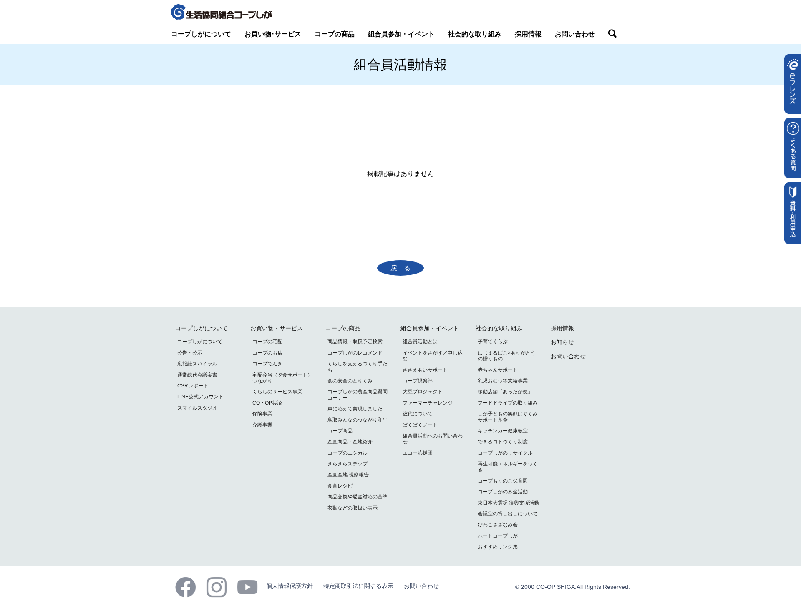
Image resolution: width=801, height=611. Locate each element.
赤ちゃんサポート (498, 370)
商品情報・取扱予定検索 (355, 341)
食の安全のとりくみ (350, 381)
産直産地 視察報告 (348, 475)
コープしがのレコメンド (355, 353)
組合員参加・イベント (401, 34)
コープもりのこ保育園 (503, 481)
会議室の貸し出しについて (508, 514)
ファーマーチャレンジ (428, 403)
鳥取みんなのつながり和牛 (357, 420)
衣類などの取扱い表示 (352, 508)
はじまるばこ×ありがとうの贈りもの (507, 356)
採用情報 (528, 34)
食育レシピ (340, 486)
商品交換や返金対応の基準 (357, 497)
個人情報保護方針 (289, 586)
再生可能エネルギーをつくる (508, 467)
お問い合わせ (575, 34)
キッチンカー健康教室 (503, 431)
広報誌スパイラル (197, 364)
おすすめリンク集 (498, 547)
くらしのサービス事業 (277, 392)
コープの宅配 (267, 341)
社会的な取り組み (474, 34)
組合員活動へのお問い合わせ (433, 439)
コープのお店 (267, 353)
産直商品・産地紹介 (350, 442)
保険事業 (262, 414)
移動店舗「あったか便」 (505, 392)
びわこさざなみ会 (498, 525)
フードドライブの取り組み (508, 403)
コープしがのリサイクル (505, 453)
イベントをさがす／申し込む (433, 356)
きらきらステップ (347, 464)
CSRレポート (192, 386)
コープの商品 (335, 34)
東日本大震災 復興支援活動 (508, 503)
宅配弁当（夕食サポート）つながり (282, 378)
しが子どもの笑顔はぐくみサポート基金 (508, 416)
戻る (403, 268)
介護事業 (262, 425)
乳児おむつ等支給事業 (503, 381)
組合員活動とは (420, 341)
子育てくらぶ (493, 341)
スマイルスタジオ (197, 408)
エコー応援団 (418, 453)
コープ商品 (340, 431)
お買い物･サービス (272, 34)
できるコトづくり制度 (503, 442)
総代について (418, 414)
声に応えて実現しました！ (357, 409)
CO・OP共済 (267, 403)
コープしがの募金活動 (503, 492)
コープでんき (267, 364)
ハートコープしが (498, 536)
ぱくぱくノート (420, 425)
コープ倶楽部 (418, 381)
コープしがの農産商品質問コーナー (357, 394)
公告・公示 (189, 353)
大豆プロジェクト (423, 392)
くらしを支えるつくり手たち (357, 366)
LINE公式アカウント (200, 397)
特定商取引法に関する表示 (358, 586)
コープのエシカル (347, 453)
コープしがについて (201, 34)
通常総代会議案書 (197, 375)
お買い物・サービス (276, 328)
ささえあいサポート (425, 370)
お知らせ (562, 342)
